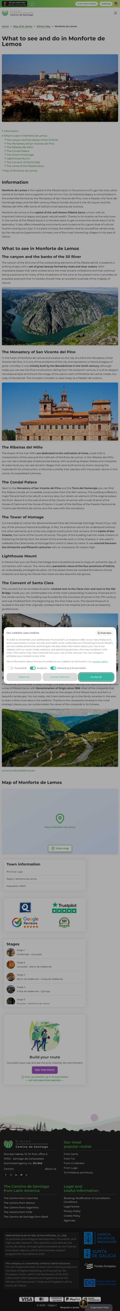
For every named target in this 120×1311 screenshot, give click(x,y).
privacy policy (100, 661)
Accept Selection (60, 677)
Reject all (24, 677)
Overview (106, 633)
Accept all (96, 677)
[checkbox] (17, 668)
